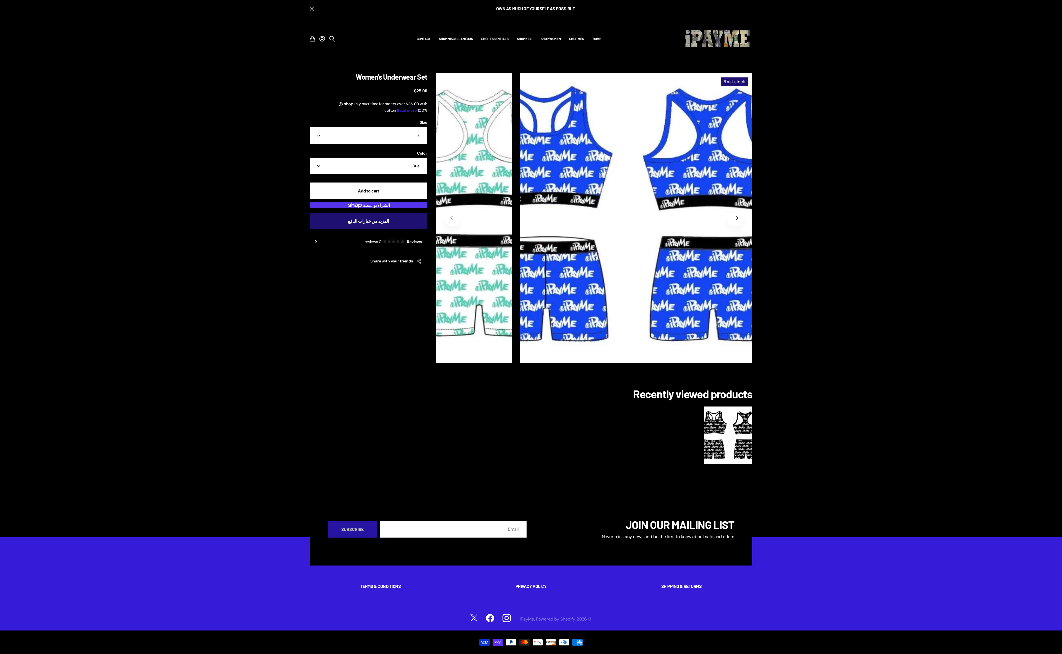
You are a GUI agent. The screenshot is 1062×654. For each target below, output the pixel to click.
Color (422, 153)
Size (423, 122)
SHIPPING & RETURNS (681, 586)
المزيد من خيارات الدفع (368, 220)
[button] (735, 218)
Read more (407, 110)
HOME (597, 39)
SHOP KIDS (524, 39)
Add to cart (368, 190)
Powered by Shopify (555, 619)
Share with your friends (391, 261)
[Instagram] (507, 618)
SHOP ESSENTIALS (495, 39)
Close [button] (312, 8)
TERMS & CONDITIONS (380, 586)
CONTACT (424, 39)
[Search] (332, 39)
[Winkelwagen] (312, 39)
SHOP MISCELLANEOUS (456, 39)
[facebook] (490, 618)
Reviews (393, 241)
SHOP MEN (576, 39)
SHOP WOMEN (551, 39)
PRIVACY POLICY (531, 586)
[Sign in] (322, 39)
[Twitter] (474, 618)
